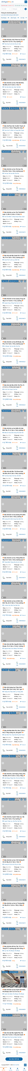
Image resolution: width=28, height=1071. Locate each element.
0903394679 (22, 59)
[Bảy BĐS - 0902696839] (4, 102)
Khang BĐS (9, 189)
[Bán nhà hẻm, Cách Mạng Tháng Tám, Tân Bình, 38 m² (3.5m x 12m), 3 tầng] (14, 763)
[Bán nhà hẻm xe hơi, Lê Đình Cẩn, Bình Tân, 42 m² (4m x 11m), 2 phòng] (14, 590)
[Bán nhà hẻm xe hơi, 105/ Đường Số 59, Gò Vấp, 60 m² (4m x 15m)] (14, 849)
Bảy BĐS (8, 102)
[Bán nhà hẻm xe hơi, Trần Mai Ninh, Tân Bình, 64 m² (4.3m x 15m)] (14, 72)
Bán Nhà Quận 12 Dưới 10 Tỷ (7, 5)
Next (25, 29)
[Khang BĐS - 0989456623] (4, 189)
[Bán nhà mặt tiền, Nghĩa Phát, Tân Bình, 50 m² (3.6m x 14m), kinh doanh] (14, 1022)
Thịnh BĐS (8, 59)
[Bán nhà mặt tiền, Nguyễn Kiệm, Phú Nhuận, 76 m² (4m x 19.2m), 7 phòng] (14, 633)
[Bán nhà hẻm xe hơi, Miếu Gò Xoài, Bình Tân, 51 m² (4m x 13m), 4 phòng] (14, 417)
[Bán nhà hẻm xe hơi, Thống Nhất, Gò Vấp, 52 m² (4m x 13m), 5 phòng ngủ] (14, 547)
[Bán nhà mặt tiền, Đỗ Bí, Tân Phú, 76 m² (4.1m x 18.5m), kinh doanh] (14, 374)
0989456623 (22, 189)
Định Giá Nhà (16, 1065)
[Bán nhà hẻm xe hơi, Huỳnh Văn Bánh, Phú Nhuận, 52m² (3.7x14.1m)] (14, 979)
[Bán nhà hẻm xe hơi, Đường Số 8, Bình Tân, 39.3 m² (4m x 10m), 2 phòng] (14, 504)
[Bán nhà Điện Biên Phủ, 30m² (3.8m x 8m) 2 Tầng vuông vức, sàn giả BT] (14, 719)
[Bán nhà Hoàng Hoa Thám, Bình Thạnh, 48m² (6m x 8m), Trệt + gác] (14, 676)
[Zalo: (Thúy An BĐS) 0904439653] (17, 145)
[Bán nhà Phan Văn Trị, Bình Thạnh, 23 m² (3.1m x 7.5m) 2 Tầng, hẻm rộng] (14, 115)
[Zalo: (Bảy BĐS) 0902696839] (17, 102)
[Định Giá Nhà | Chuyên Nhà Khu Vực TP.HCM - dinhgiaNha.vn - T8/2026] (7, 2)
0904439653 (22, 145)
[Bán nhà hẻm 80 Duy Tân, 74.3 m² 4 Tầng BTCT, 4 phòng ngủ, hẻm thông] (14, 935)
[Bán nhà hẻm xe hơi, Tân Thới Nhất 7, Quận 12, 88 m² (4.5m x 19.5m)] (14, 201)
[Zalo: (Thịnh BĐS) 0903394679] (17, 59)
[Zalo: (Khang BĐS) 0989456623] (17, 189)
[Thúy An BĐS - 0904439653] (4, 145)
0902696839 (22, 102)
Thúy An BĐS (9, 145)
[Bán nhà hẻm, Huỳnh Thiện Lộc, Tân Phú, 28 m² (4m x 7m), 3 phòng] (14, 806)
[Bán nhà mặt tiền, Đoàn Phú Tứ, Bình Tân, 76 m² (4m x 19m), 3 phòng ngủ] (14, 244)
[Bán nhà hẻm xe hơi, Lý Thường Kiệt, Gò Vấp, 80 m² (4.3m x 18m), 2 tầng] (14, 892)
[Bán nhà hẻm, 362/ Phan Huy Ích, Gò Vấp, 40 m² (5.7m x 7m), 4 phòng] (14, 28)
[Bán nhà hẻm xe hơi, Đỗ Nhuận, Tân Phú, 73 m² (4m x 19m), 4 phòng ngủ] (14, 331)
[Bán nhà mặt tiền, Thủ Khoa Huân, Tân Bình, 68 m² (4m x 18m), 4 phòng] (14, 460)
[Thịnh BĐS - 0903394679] (4, 59)
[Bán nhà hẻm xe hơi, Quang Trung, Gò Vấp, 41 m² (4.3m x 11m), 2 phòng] (14, 288)
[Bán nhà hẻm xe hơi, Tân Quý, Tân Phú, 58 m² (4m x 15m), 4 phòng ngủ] (14, 158)
